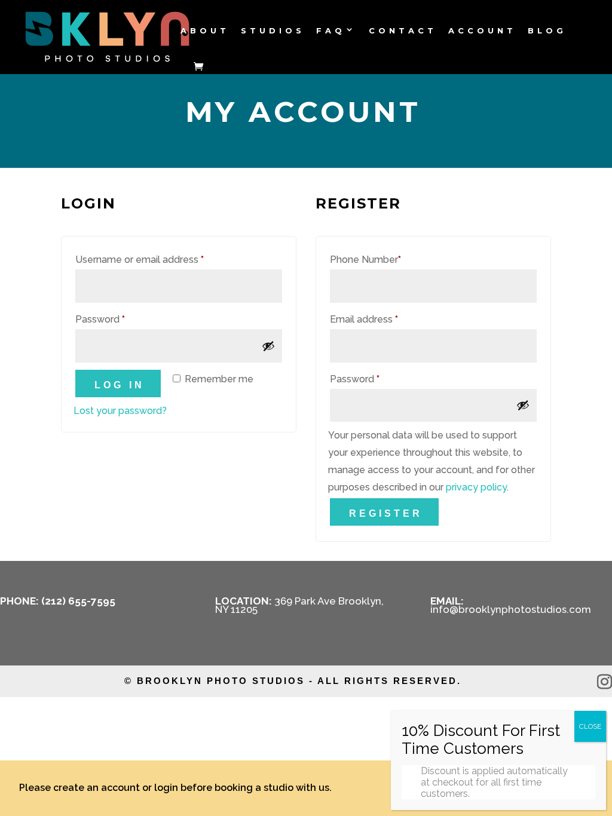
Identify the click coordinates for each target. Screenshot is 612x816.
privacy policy (476, 487)
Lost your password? (120, 410)
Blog (547, 31)
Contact (403, 31)
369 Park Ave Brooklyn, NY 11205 (299, 605)
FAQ (330, 31)
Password (120, 319)
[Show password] (268, 345)
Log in (119, 385)
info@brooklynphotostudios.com (510, 609)
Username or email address (159, 259)
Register (386, 513)
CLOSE (590, 726)
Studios (273, 31)
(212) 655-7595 (78, 601)
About (205, 31)
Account (482, 31)
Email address (384, 319)
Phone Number (365, 259)
